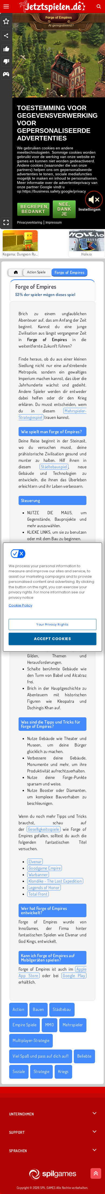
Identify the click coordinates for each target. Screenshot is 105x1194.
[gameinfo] (6, 74)
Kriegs (63, 1071)
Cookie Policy (20, 605)
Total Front (38, 894)
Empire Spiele (24, 1024)
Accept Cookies (52, 638)
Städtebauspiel (54, 466)
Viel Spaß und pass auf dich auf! (40, 1056)
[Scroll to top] (95, 1173)
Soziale (19, 1071)
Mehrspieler (73, 1024)
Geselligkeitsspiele (43, 829)
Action (18, 1009)
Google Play (74, 975)
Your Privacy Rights (52, 624)
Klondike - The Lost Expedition (55, 881)
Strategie (41, 1071)
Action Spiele (36, 272)
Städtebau (62, 1009)
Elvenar (35, 861)
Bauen (38, 1009)
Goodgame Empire (45, 868)
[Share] (6, 36)
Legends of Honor (44, 887)
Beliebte (84, 1056)
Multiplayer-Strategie (31, 1040)
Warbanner (38, 874)
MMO (49, 1024)
